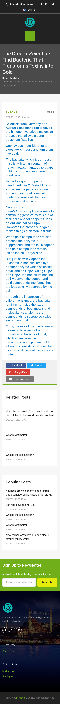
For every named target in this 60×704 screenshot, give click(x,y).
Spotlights (15, 78)
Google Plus (20, 372)
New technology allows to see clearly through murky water (28, 537)
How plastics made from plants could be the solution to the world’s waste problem (30, 413)
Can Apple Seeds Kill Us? (20, 505)
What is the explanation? (20, 455)
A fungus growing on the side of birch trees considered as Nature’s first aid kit (29, 493)
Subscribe (47, 583)
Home (5, 78)
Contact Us (8, 651)
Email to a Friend (22, 379)
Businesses (8, 671)
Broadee (20, 698)
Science (11, 112)
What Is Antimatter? (17, 435)
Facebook (17, 365)
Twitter (39, 365)
